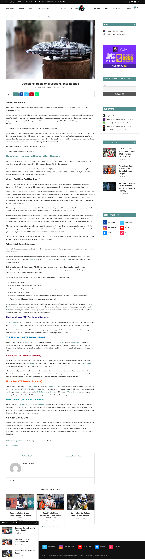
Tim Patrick (26, 389)
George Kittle (65, 259)
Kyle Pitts (11, 355)
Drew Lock (53, 392)
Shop (129, 8)
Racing (21, 8)
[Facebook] (123, 2)
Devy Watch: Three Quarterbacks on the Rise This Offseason (50, 515)
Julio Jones (30, 363)
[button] (9, 510)
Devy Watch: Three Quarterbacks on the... (24, 541)
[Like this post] (16, 94)
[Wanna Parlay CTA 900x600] (119, 46)
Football (10, 8)
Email (104, 85)
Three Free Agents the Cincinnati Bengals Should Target (126, 170)
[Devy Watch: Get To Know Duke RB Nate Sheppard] (80, 502)
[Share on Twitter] (26, 94)
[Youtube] (132, 2)
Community (117, 8)
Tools (106, 8)
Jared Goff (75, 342)
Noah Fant (12, 381)
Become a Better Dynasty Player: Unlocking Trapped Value (20, 515)
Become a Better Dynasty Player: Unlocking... (25, 529)
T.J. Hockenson (15, 337)
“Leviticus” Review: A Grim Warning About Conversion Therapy (127, 187)
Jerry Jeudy (15, 389)
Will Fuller (40, 404)
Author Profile (27, 456)
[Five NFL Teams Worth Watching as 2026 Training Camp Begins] (109, 152)
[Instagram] (129, 2)
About (41, 1)
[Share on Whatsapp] (37, 94)
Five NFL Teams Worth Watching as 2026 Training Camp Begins (126, 152)
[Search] (138, 8)
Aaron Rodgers (73, 392)
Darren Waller (49, 259)
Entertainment (44, 8)
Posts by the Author (73, 456)
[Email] (135, 2)
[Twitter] (126, 2)
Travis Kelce (33, 259)
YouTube (96, 8)
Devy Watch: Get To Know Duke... (25, 552)
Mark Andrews (14, 317)
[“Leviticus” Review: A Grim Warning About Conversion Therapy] (109, 186)
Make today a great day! (14, 441)
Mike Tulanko (47, 87)
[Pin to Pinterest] (31, 94)
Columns (18, 17)
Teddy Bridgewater (41, 392)
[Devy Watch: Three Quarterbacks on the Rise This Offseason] (50, 502)
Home (8, 17)
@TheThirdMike (12, 446)
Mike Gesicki (13, 399)
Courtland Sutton (54, 386)
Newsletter (62, 1)
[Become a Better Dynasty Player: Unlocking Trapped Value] (20, 502)
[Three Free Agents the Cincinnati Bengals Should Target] (109, 169)
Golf (31, 8)
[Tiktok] (138, 2)
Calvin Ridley (86, 363)
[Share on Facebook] (21, 94)
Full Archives (51, 1)
